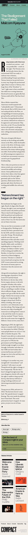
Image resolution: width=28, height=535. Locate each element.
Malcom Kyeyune (13, 23)
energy (6, 432)
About (18, 5)
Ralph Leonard (20, 499)
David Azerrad (6, 475)
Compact (5, 5)
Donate (24, 5)
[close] (26, 2)
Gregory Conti (20, 472)
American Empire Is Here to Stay (20, 492)
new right (6, 429)
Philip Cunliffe (6, 500)
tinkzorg (4, 419)
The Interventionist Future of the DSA (9, 494)
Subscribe (20, 524)
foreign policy (16, 429)
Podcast (12, 5)
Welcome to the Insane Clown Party (7, 467)
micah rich (25, 528)
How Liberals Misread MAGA (19, 466)
